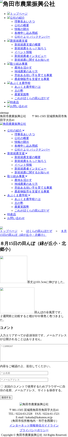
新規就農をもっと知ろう (30, 48)
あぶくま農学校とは (28, 86)
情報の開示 (22, 29)
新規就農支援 (16, 153)
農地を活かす (23, 67)
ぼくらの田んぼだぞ (39, 231)
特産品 (11, 214)
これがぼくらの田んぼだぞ (32, 98)
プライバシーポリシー (34, 430)
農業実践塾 (22, 94)
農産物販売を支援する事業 (32, 79)
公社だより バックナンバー (32, 36)
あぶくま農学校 (17, 195)
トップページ (8, 231)
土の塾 (19, 90)
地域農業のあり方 (26, 71)
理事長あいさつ (25, 21)
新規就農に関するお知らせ (32, 59)
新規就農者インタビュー (30, 56)
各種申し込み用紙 (26, 32)
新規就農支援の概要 (28, 44)
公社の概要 (22, 25)
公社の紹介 (14, 130)
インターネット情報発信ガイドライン (34, 425)
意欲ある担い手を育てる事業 (33, 75)
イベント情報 (23, 52)
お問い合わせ (16, 218)
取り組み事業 (16, 176)
